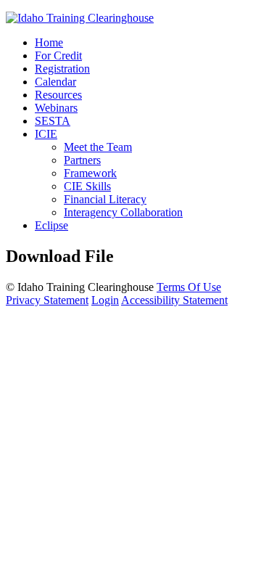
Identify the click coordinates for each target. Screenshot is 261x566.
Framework (90, 173)
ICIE (46, 134)
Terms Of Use (189, 287)
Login (105, 300)
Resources (58, 95)
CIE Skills (87, 186)
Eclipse (51, 225)
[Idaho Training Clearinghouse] (80, 18)
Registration (62, 68)
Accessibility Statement (174, 300)
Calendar (55, 81)
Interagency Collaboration (123, 212)
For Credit (58, 55)
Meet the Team (98, 147)
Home (49, 42)
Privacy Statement (47, 300)
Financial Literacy (105, 199)
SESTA (52, 121)
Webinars (56, 108)
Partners (82, 160)
